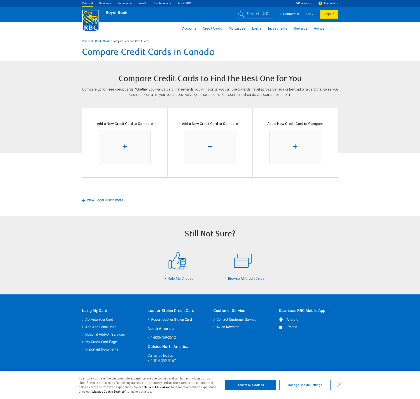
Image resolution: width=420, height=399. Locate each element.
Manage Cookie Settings (304, 385)
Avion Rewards (228, 327)
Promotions (331, 3)
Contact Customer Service (236, 319)
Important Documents (101, 349)
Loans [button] (256, 28)
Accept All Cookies (250, 385)
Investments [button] (277, 28)
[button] (255, 14)
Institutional (161, 3)
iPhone (292, 327)
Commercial (124, 3)
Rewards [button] (300, 28)
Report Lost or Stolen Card (171, 319)
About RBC (184, 3)
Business (105, 3)
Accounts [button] (189, 28)
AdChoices (302, 3)
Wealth (143, 3)
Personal (87, 3)
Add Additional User (100, 327)
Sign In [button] (329, 14)
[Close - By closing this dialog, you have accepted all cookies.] (339, 384)
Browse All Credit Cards (246, 278)
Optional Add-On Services (105, 334)
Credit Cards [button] (212, 28)
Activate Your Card (99, 319)
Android (292, 319)
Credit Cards (102, 41)
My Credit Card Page (101, 342)
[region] (210, 385)
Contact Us (291, 14)
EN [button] (308, 14)
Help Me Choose (180, 278)
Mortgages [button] (237, 28)
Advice (319, 28)
